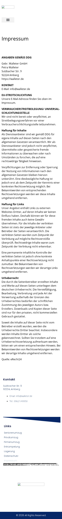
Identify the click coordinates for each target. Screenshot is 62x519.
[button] (8, 20)
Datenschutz (11, 456)
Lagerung (9, 451)
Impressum (10, 460)
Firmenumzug (12, 442)
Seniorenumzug (13, 432)
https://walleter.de (13, 79)
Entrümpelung (12, 446)
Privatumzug (11, 437)
